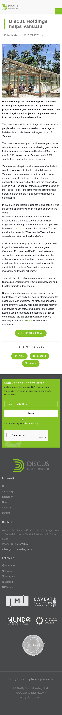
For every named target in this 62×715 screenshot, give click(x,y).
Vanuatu (17, 228)
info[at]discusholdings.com (17, 549)
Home (5, 486)
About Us (6, 507)
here (29, 320)
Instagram (9, 576)
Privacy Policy (31, 423)
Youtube (9, 587)
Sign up (31, 413)
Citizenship (8, 491)
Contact (6, 513)
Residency (7, 496)
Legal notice (33, 679)
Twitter (20, 356)
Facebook (40, 356)
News (5, 502)
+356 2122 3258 (19, 543)
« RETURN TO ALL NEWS (30, 333)
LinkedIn (31, 363)
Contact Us (47, 679)
